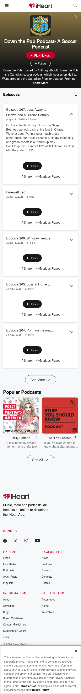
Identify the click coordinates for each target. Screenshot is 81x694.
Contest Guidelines (14, 624)
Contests (47, 576)
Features (47, 564)
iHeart (6, 558)
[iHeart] (40, 6)
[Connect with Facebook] (5, 540)
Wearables (48, 612)
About (6, 599)
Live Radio (9, 564)
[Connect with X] (15, 540)
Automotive (48, 599)
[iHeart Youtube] (37, 540)
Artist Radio (10, 576)
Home (45, 606)
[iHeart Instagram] (26, 540)
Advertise (9, 606)
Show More (40, 83)
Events (46, 570)
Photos (46, 583)
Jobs (6, 637)
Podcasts (9, 570)
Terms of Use (27, 686)
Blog (6, 612)
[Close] (76, 651)
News (45, 558)
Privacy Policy (39, 690)
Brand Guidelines (13, 618)
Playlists (8, 583)
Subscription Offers (14, 631)
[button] (32, 166)
